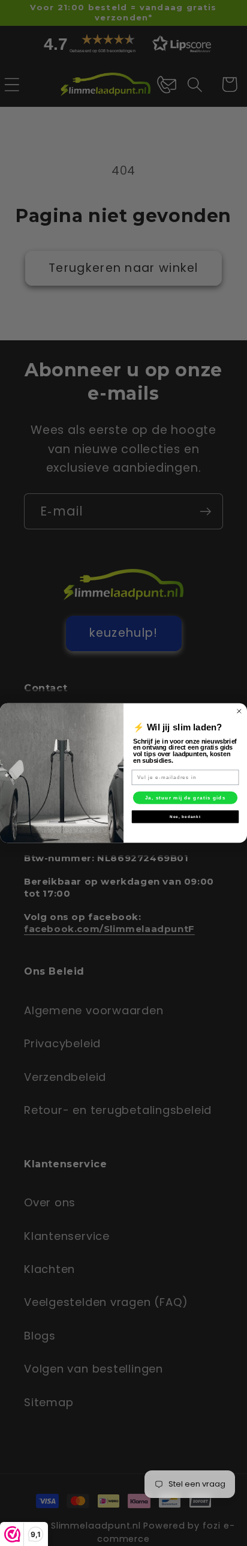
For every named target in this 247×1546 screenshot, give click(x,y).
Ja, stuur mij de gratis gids (185, 797)
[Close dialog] (239, 711)
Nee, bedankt (185, 816)
